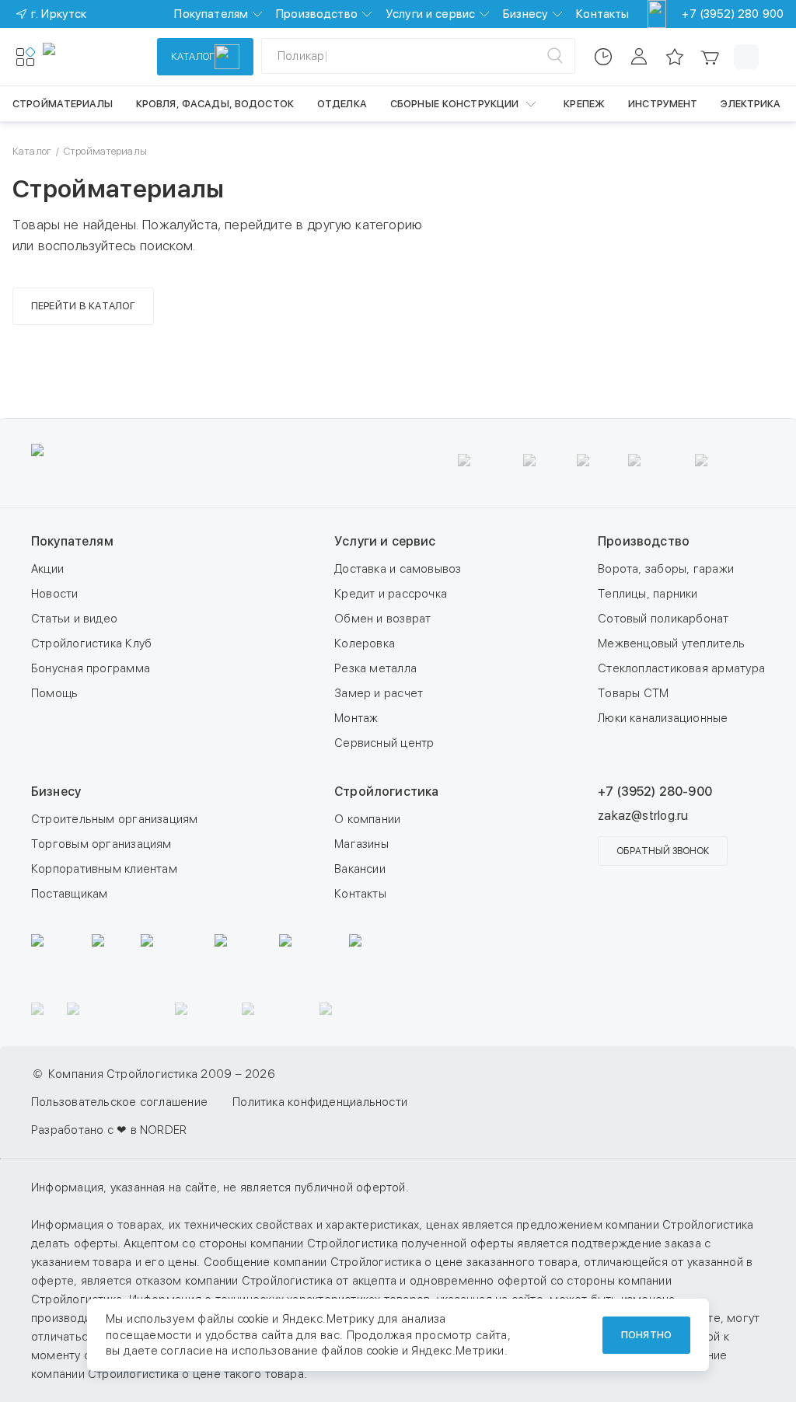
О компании (367, 819)
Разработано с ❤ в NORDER (109, 1130)
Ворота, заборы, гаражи (666, 569)
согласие (186, 1351)
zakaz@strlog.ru (643, 815)
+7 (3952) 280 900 (733, 14)
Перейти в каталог (83, 306)
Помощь (54, 693)
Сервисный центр (384, 743)
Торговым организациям (101, 844)
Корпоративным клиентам (104, 869)
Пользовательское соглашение (119, 1102)
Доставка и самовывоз (398, 569)
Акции (47, 569)
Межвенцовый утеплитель (671, 643)
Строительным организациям (114, 819)
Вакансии (360, 869)
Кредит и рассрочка (390, 594)
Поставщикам (69, 894)
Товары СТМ (633, 693)
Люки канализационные (663, 718)
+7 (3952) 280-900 (655, 791)
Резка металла (375, 668)
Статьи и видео (74, 619)
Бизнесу (525, 14)
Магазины (361, 844)
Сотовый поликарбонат (663, 619)
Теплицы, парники (648, 594)
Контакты (602, 14)
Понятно (646, 1335)
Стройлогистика (386, 791)
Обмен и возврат (382, 619)
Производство (317, 14)
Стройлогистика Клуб (91, 643)
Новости (55, 594)
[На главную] (99, 57)
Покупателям (211, 14)
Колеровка (364, 643)
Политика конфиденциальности (319, 1102)
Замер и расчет (378, 693)
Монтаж (356, 718)
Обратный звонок (662, 851)
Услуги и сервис (430, 14)
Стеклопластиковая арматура (681, 668)
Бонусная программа (90, 668)
